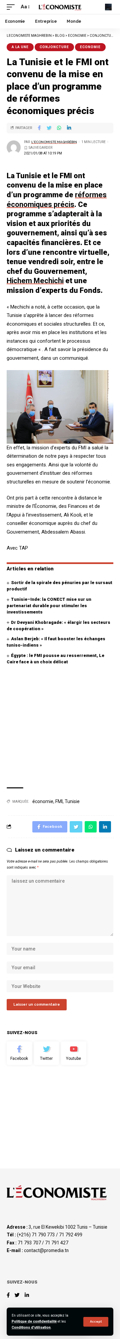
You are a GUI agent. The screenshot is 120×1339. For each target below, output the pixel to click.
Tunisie (72, 801)
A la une (20, 47)
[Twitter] (46, 1053)
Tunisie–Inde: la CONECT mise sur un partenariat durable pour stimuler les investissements (49, 606)
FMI (59, 801)
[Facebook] (19, 1053)
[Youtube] (73, 1053)
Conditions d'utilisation (31, 1327)
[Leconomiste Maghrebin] (60, 6)
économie (42, 801)
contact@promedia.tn (46, 1250)
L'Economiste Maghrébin (54, 142)
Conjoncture (54, 47)
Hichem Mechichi (35, 280)
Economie (90, 47)
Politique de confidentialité (34, 1321)
